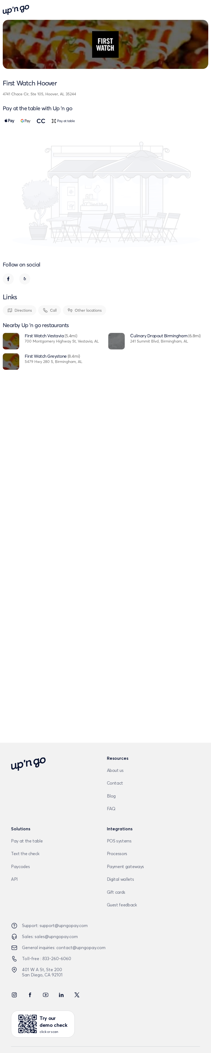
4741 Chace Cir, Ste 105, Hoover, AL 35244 (39, 93)
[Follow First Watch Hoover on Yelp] (24, 278)
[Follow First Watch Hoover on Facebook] (8, 278)
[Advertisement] (105, 609)
